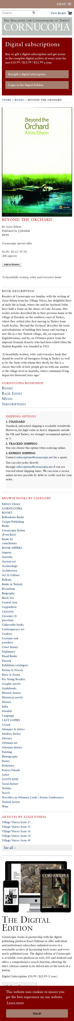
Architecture (9, 570)
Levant (6, 724)
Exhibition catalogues (15, 665)
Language (8, 715)
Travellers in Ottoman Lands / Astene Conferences (33, 797)
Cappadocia (9, 606)
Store (6, 99)
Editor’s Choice (11, 503)
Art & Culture (11, 575)
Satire (5, 774)
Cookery (7, 633)
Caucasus (8, 611)
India (5, 706)
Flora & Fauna (11, 674)
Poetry (6, 761)
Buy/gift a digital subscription (27, 74)
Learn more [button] (15, 1003)
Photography (10, 756)
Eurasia (6, 660)
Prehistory (8, 765)
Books (19, 99)
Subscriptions (14, 404)
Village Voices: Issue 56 (16, 831)
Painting (7, 751)
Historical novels (12, 697)
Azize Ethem (35, 816)
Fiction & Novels (12, 670)
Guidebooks (9, 688)
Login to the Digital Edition (25, 85)
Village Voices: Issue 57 (16, 822)
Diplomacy (8, 651)
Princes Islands (11, 770)
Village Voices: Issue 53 (16, 835)
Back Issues (12, 393)
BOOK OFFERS (12, 547)
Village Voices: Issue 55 (16, 826)
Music (7, 398)
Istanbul (7, 711)
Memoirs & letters (13, 729)
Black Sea (8, 597)
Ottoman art (9, 742)
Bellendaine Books (13, 517)
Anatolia (7, 556)
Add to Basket (11, 264)
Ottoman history (12, 747)
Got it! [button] (37, 1013)
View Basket (58, 13)
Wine (5, 806)
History (6, 701)
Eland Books (9, 656)
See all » (10, 848)
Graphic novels (11, 683)
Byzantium (8, 588)
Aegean (6, 552)
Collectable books (13, 624)
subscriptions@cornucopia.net (34, 457)
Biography (8, 593)
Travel (6, 792)
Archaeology (10, 565)
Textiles (6, 788)
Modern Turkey (11, 733)
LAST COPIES (11, 720)
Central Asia (9, 602)
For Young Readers (13, 679)
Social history (10, 783)
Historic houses (11, 692)
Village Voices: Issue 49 (16, 840)
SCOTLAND (10, 779)
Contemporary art (13, 629)
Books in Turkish (12, 584)
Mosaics (7, 738)
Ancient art (9, 561)
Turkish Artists (11, 801)
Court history (10, 647)
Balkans (7, 579)
